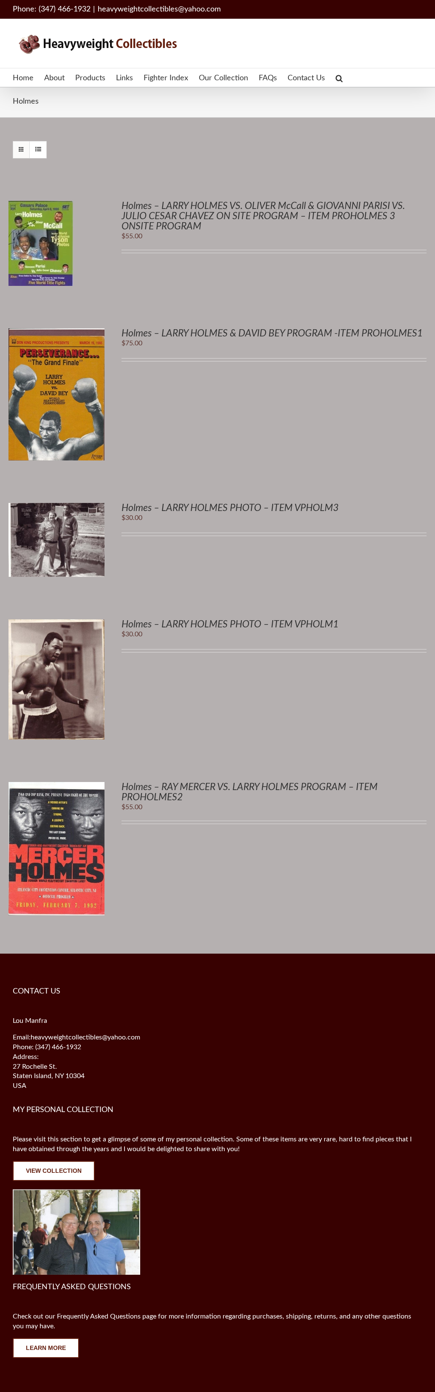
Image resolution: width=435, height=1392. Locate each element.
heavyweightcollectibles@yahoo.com (159, 9)
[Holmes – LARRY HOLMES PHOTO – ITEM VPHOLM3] (56, 507)
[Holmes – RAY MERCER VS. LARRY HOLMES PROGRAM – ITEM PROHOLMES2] (56, 786)
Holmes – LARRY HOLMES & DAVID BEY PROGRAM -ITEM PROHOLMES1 (272, 333)
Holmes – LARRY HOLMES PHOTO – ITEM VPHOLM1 (230, 624)
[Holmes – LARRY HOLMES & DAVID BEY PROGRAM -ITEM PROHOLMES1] (56, 333)
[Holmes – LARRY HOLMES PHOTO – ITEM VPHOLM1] (56, 624)
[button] (339, 77)
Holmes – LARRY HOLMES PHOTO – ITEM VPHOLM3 (230, 508)
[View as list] (38, 149)
